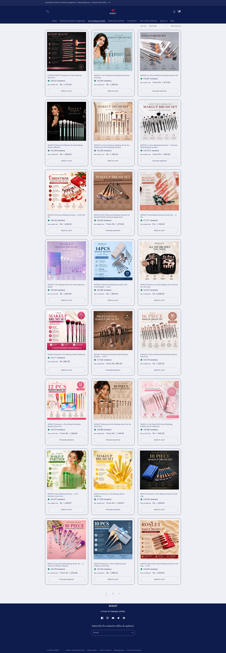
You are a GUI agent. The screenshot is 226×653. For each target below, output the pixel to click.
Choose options (159, 91)
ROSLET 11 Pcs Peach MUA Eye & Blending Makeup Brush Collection (156, 425)
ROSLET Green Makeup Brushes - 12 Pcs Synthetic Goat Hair (63, 495)
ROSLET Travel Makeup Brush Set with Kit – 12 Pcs (158, 216)
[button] (47, 11)
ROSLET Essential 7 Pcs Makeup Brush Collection (66, 354)
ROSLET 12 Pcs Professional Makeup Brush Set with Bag (112, 76)
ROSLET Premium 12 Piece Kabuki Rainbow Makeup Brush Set (64, 425)
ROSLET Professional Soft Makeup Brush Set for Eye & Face (112, 425)
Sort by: (143, 26)
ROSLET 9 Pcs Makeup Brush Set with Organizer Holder (66, 286)
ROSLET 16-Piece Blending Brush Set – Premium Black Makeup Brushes (159, 146)
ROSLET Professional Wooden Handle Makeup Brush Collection (65, 146)
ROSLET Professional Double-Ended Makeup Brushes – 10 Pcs (111, 355)
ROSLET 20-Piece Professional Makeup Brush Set (159, 75)
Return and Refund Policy (75, 650)
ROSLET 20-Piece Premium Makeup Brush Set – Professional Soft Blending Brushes (112, 146)
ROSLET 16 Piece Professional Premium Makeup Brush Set (158, 355)
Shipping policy (119, 650)
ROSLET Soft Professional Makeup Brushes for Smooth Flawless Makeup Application (112, 216)
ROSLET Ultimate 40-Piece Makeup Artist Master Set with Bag (159, 286)
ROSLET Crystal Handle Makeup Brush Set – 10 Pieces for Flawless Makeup (66, 565)
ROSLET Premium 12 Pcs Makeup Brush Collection (109, 495)
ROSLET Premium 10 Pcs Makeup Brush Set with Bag (159, 495)
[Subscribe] (132, 633)
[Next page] (119, 593)
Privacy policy (92, 650)
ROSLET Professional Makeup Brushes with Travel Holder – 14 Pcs (110, 286)
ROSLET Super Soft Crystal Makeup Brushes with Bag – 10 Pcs (159, 565)
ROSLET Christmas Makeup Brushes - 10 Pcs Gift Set (66, 216)
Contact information (134, 650)
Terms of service (105, 650)
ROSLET (56, 650)
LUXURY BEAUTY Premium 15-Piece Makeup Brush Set (65, 76)
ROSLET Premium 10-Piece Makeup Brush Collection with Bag (110, 565)
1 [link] (106, 594)
